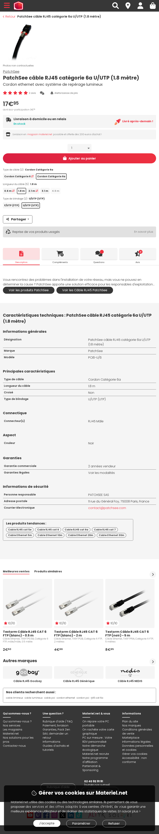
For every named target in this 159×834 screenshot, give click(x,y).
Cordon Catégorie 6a (104, 379)
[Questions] (98, 254)
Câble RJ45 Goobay (27, 681)
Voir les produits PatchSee (29, 290)
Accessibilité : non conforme (134, 760)
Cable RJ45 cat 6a (76, 529)
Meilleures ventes (16, 571)
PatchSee (11, 71)
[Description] (21, 254)
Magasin (130, 3)
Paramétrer (81, 823)
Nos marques (131, 725)
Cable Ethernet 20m (80, 535)
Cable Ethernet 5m (20, 535)
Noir (91, 443)
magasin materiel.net (39, 134)
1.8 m (91, 386)
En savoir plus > (129, 811)
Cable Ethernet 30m (111, 535)
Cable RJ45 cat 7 (105, 529)
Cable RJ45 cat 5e (19, 529)
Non (91, 392)
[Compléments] (60, 254)
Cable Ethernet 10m (50, 535)
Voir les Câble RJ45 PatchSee (84, 290)
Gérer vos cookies (134, 754)
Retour (10, 16)
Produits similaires (48, 571)
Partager (18, 219)
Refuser (114, 823)
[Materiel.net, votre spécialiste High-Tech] (18, 5)
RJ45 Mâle (96, 421)
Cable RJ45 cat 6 (48, 529)
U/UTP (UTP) (97, 399)
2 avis (32, 93)
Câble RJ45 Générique (79, 681)
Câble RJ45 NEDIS (130, 681)
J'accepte (46, 823)
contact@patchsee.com (107, 508)
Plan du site (130, 721)
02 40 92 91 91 (93, 781)
